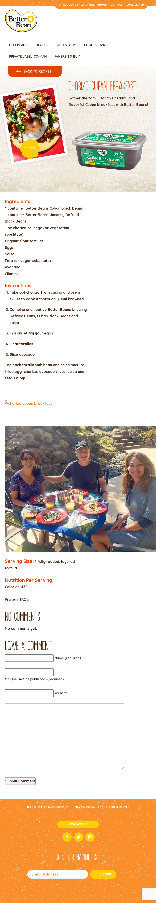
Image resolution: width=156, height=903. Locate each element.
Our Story (66, 45)
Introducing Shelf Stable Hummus (83, 4)
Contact (116, 4)
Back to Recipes (37, 71)
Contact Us (78, 824)
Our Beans (18, 45)
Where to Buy (67, 56)
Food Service (96, 45)
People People (119, 806)
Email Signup (135, 4)
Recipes (42, 45)
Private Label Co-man (28, 56)
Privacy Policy (85, 806)
